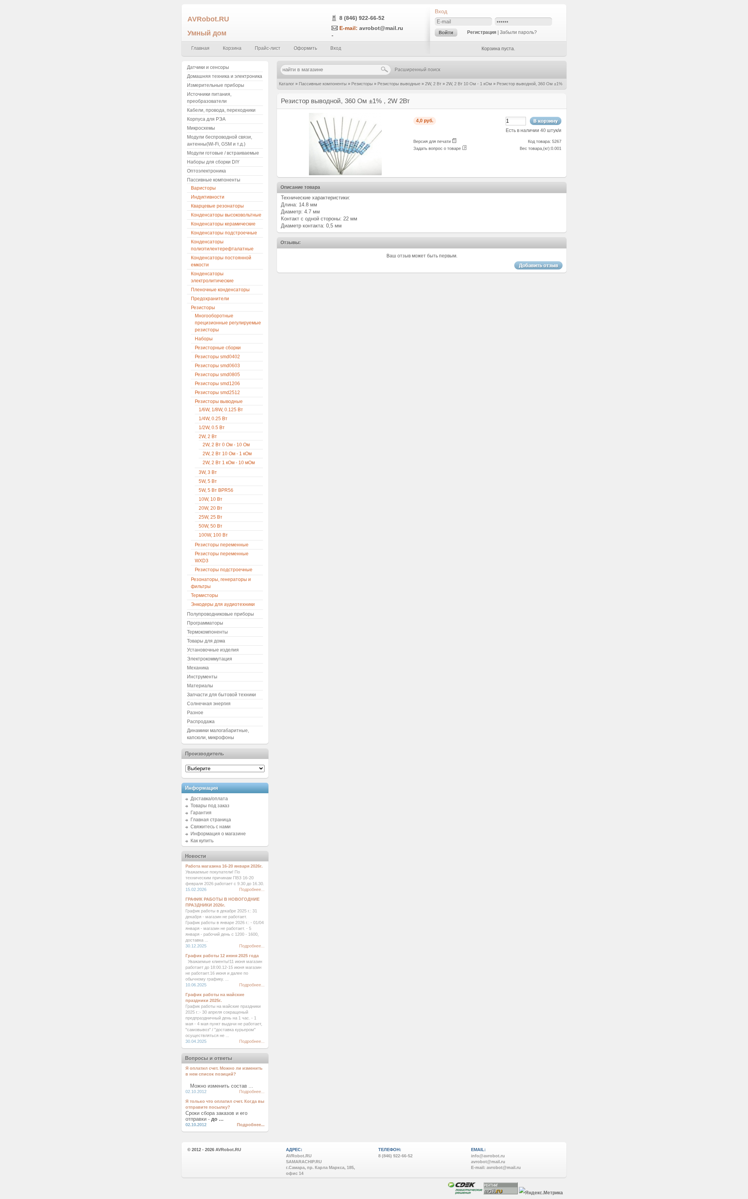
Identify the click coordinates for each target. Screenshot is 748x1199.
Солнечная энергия (209, 703)
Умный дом (206, 33)
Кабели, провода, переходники (221, 110)
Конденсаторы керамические (223, 224)
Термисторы (204, 595)
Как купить (202, 840)
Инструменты (202, 677)
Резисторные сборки (218, 347)
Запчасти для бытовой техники (221, 694)
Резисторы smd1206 (217, 383)
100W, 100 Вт (213, 535)
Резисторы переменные (222, 545)
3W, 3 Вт (208, 472)
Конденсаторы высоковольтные (226, 215)
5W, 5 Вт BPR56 (216, 490)
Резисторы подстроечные (223, 569)
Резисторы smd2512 (217, 392)
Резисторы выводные (399, 83)
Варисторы (203, 188)
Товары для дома (206, 641)
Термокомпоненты (207, 632)
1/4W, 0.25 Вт (213, 418)
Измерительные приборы (215, 85)
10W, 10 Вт (210, 499)
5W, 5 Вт (208, 481)
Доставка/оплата (209, 798)
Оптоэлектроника (206, 171)
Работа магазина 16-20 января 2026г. (224, 866)
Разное (195, 712)
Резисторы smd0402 (217, 356)
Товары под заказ (210, 805)
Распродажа (201, 721)
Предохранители (210, 298)
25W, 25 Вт (210, 517)
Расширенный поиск (417, 69)
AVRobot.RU (208, 19)
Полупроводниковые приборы (220, 614)
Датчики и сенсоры (208, 67)
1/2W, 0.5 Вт (212, 427)
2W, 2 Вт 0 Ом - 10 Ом (226, 444)
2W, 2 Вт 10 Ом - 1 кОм (469, 83)
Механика (198, 668)
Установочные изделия (213, 650)
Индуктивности (207, 197)
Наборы (204, 339)
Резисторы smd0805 (217, 374)
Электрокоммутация (209, 659)
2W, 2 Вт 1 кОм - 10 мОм (229, 462)
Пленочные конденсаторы (220, 289)
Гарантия (201, 812)
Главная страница (211, 819)
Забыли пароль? (518, 32)
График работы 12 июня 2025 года (222, 955)
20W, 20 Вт (210, 508)
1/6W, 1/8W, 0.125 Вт (221, 409)
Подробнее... (252, 889)
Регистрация (481, 32)
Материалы (200, 685)
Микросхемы (201, 128)
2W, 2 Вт (433, 83)
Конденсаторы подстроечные (224, 233)
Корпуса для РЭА (206, 119)
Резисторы (362, 83)
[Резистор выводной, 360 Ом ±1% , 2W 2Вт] (345, 173)
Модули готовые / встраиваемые (223, 153)
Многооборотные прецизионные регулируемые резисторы (228, 323)
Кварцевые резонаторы (217, 206)
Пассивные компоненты (323, 83)
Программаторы (205, 623)
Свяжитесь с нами (211, 826)
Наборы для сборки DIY (213, 162)
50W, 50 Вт (210, 526)
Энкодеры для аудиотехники (223, 604)
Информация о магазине (218, 833)
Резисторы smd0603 (217, 365)
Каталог (286, 83)
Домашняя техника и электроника (224, 76)
